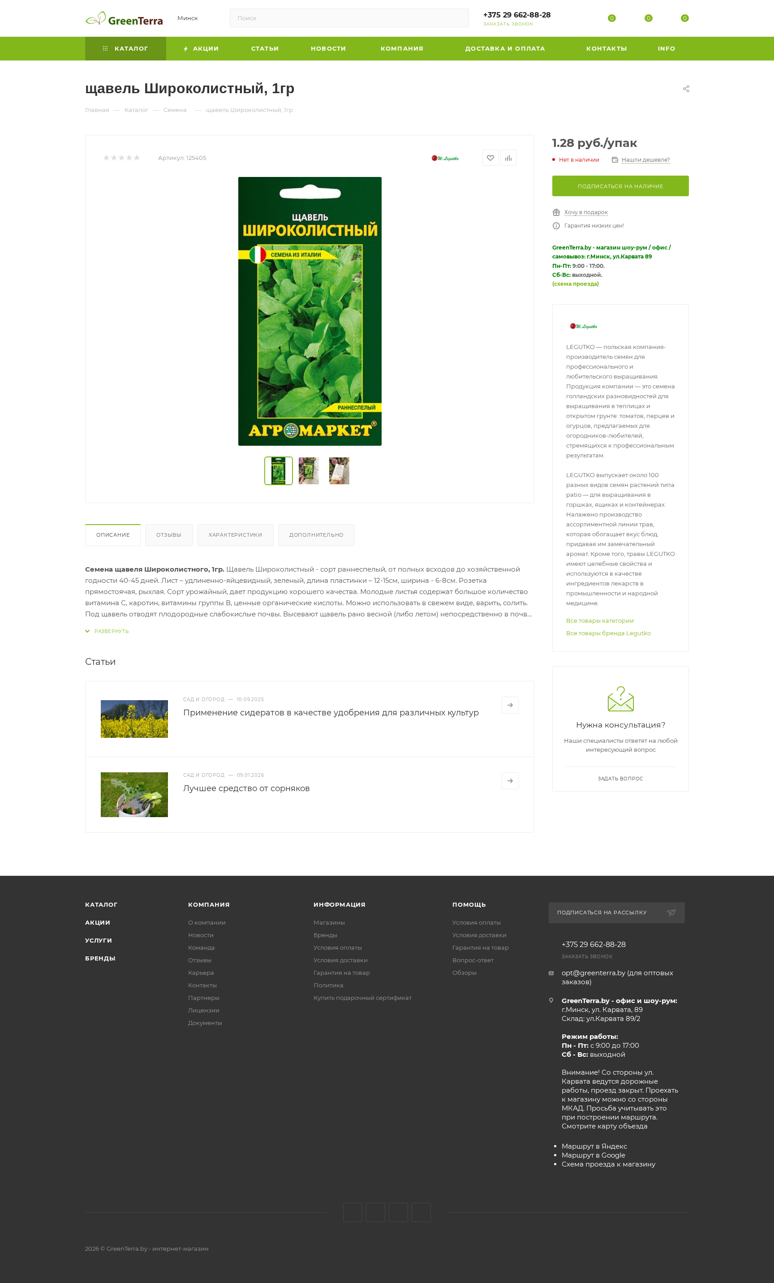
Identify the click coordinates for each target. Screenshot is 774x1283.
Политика (329, 985)
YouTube (398, 1212)
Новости (201, 935)
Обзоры (464, 972)
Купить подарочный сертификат (363, 997)
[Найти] (458, 18)
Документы (205, 1022)
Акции (98, 922)
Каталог (101, 904)
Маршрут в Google (593, 1155)
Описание (112, 535)
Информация (340, 904)
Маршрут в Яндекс (594, 1146)
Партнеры (203, 997)
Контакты (202, 985)
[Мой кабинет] (576, 20)
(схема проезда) (575, 283)
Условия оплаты (338, 947)
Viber (421, 1212)
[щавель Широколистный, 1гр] (310, 311)
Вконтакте (352, 1212)
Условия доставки (341, 960)
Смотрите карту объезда (605, 1126)
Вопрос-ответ (473, 960)
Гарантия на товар (342, 972)
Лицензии (203, 1010)
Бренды (100, 958)
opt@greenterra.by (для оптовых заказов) (617, 977)
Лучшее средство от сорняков (246, 788)
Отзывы (169, 535)
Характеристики (235, 535)
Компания (209, 904)
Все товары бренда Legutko (608, 633)
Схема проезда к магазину (608, 1164)
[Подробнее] (510, 705)
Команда (201, 947)
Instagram (375, 1212)
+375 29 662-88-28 (517, 15)
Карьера (201, 972)
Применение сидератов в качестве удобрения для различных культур (331, 713)
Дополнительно (316, 535)
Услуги (98, 940)
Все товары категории (600, 620)
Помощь (469, 904)
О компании (207, 922)
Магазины (329, 922)
